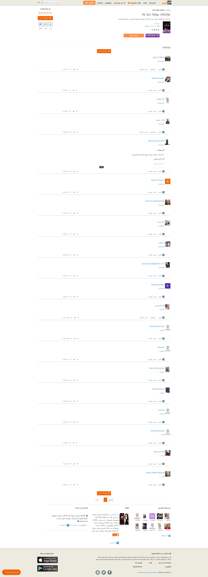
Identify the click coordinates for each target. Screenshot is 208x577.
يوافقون (153, 69)
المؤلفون (108, 2)
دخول (39, 2)
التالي (97, 500)
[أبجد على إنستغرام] (97, 572)
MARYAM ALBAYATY (137, 530)
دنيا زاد (168, 9)
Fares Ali (160, 530)
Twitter (74, 69)
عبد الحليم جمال (74, 525)
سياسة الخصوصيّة (153, 572)
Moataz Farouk (167, 530)
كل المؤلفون (113, 543)
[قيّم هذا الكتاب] (45, 13)
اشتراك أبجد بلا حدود (164, 562)
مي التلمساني (152, 26)
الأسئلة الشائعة (137, 566)
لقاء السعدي (167, 520)
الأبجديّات (152, 2)
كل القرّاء (164, 536)
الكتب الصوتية (134, 2)
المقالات (100, 2)
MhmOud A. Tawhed (145, 530)
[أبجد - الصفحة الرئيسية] (163, 3)
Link (70, 69)
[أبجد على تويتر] (103, 572)
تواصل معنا (138, 562)
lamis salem (152, 520)
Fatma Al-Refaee (145, 520)
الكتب (145, 2)
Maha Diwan (137, 520)
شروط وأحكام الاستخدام (143, 572)
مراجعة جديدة (44, 18)
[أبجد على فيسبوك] (109, 572)
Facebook (77, 69)
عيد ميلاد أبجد (120, 2)
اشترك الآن (134, 35)
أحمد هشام (152, 530)
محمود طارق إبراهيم (160, 520)
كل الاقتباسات (62, 525)
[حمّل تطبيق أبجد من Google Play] (47, 568)
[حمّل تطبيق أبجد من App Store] (47, 560)
